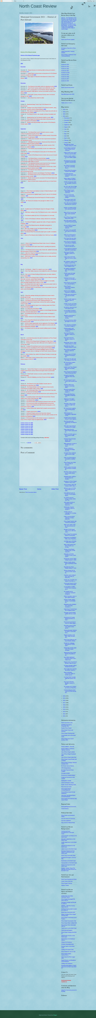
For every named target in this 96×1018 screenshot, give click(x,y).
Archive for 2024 (65, 64)
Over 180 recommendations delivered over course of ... (70, 204)
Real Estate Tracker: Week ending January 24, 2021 (70, 343)
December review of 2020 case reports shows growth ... (70, 627)
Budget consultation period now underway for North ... (70, 209)
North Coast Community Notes (68, 855)
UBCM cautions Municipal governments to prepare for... (70, 468)
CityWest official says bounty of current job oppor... (69, 386)
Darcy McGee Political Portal (68, 822)
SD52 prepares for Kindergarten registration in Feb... (70, 414)
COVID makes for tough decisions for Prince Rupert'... (69, 274)
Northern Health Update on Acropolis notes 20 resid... (70, 300)
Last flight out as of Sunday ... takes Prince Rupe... (70, 542)
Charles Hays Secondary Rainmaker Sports (67, 896)
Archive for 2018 (65, 76)
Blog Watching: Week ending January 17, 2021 (70, 567)
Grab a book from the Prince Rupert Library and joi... (70, 430)
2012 (64, 713)
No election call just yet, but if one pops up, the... (70, 308)
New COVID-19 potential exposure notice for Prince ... (69, 351)
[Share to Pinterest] (40, 442)
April (65, 135)
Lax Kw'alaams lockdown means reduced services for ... (70, 312)
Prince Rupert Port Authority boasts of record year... (70, 535)
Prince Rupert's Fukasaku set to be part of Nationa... (70, 242)
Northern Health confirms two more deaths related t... (70, 157)
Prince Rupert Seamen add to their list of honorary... (70, 522)
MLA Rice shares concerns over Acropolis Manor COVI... (70, 473)
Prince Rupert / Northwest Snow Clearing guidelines (68, 55)
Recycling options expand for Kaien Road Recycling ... (70, 222)
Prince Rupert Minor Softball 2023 (69, 923)
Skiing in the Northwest (66, 942)
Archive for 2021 (65, 70)
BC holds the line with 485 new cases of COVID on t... (70, 231)
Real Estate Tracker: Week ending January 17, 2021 (70, 559)
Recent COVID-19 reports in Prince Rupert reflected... (70, 226)
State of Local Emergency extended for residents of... (70, 459)
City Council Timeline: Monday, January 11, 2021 (69, 683)
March (65, 138)
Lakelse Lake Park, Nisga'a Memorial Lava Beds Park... (70, 368)
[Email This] (35, 442)
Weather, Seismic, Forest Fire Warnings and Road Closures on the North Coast (68, 869)
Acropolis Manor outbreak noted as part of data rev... (70, 454)
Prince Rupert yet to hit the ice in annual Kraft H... (70, 283)
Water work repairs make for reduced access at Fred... (69, 526)
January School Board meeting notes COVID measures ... (69, 550)
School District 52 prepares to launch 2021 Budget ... (70, 171)
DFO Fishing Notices (66, 768)
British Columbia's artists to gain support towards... (70, 597)
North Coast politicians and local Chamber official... (70, 640)
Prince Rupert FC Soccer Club (68, 951)
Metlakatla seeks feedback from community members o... (70, 605)
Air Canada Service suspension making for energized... (69, 593)
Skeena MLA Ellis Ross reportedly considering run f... (69, 395)
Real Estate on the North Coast (68, 860)
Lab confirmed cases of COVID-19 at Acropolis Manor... (69, 494)
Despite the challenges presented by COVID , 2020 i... (69, 644)
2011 (64, 716)
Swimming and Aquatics (66, 930)
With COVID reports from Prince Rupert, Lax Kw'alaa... (70, 546)
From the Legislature (66, 820)
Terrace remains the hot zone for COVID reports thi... (70, 571)
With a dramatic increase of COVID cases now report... (70, 445)
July (65, 129)
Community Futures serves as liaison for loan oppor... (70, 584)
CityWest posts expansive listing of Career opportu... (70, 418)
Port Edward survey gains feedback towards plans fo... (70, 162)
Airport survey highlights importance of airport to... (70, 291)
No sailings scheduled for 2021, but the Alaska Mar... (69, 270)
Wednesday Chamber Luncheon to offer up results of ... (69, 508)
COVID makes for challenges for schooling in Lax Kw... (70, 513)
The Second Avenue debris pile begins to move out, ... (70, 321)
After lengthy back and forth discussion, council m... (70, 669)
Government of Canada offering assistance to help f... (69, 618)
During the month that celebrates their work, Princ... (69, 376)
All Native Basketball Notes (67, 944)
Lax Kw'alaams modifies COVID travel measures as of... (70, 588)
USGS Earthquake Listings (67, 782)
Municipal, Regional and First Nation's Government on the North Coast (68, 852)
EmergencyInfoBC (65, 773)
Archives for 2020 (65, 72)
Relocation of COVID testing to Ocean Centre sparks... (70, 555)
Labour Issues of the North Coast (69, 849)
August (66, 127)
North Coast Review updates (68, 39)
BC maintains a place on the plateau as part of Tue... (70, 262)
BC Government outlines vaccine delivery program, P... (69, 363)
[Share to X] (37, 442)
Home (39, 489)
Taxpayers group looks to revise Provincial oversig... (69, 316)
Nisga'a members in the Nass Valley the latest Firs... (69, 636)
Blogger (55, 1015)
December (66, 118)
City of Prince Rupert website (68, 752)
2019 (64, 698)
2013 (64, 711)
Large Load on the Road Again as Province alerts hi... (70, 258)
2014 (64, 709)
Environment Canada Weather (68, 775)
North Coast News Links (67, 722)
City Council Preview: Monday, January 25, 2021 (69, 334)
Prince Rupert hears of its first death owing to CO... (70, 200)
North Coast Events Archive (67, 87)
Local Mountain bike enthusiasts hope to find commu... (70, 175)
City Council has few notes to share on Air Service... (70, 239)
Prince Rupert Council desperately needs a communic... (69, 191)
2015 (64, 707)
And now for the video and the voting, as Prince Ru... (70, 359)
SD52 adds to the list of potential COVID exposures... (69, 503)
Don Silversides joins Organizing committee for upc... (70, 422)
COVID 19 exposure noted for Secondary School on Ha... (70, 183)
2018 (64, 700)
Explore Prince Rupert (66, 728)
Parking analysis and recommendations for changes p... (69, 329)
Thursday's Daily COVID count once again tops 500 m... (69, 405)
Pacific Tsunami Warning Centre (68, 784)
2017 (64, 702)
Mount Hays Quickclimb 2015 (68, 912)
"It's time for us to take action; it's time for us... (70, 246)
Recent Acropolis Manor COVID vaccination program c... (69, 390)
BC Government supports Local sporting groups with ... (70, 409)
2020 (64, 696)
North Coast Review (38, 6)
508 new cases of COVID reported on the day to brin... (70, 355)
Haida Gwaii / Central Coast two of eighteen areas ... (70, 610)
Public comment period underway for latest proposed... (69, 518)
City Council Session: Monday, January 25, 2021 (69, 339)
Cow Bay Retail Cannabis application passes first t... (70, 678)
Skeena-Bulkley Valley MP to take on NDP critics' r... (70, 485)
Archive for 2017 (65, 78)
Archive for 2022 (65, 68)
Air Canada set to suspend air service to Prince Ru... (70, 687)
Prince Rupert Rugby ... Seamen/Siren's (66, 954)
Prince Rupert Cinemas (66, 883)
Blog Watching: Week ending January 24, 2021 (70, 346)
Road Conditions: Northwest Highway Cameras (67, 749)
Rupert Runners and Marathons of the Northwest (68, 961)
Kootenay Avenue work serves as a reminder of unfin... (70, 279)
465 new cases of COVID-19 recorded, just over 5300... (70, 489)
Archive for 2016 (65, 80)
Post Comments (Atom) (31, 492)
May (65, 133)
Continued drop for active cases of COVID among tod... (70, 691)
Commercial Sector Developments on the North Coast (67, 832)
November (66, 120)
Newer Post (23, 489)
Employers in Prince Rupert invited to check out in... (70, 482)
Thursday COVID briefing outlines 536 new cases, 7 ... (70, 614)
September (67, 124)
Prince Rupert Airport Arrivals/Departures (66, 789)
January (66, 142)
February (66, 140)
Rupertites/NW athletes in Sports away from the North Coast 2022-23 (69, 967)
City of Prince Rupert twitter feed (68, 757)
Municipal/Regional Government (68, 806)
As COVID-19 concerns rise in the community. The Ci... (69, 167)
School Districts (65, 808)
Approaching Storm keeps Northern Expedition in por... (70, 654)
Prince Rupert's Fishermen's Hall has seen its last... (69, 287)
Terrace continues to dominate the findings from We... (69, 449)
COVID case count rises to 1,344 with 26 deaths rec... (70, 295)
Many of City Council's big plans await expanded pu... (70, 213)
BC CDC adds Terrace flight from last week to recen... (70, 187)
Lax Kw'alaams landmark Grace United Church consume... (70, 149)
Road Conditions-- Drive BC (67, 746)
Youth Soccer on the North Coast (68, 928)
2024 (64, 109)
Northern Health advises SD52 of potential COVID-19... (70, 563)
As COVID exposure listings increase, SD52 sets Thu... (70, 499)
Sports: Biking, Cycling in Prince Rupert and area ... (70, 179)
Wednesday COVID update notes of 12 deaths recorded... (70, 649)
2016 (64, 704)
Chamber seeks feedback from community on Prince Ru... (70, 576)
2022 (64, 114)
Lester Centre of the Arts (67, 881)
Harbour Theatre (65, 885)
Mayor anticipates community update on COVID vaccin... (69, 673)
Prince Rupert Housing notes (68, 733)
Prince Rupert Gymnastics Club (68, 921)
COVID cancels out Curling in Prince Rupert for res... (70, 304)
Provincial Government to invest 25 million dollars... (70, 622)
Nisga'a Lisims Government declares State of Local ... (70, 662)
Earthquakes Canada (66, 780)
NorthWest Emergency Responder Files (66, 725)
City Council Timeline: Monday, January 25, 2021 (69, 253)
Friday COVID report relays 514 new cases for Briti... (70, 153)
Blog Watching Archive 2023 (67, 94)
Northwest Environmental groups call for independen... (70, 440)
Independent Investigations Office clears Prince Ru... (70, 538)
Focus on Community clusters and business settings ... (69, 196)
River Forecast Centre (66, 786)
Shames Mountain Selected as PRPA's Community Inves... (70, 631)
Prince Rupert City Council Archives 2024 (67, 739)
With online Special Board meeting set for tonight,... (70, 426)
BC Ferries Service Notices (67, 765)
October (66, 122)
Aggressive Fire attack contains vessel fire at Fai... (69, 400)
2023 (64, 111)
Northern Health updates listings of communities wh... (69, 601)
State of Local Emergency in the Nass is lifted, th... (70, 235)
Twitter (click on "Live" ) (66, 102)
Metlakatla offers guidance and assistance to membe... (70, 478)
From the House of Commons (68, 818)
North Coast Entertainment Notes (69, 879)
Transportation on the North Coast (69, 862)
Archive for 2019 (65, 74)
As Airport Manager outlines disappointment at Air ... (70, 666)
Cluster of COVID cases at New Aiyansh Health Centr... (70, 435)
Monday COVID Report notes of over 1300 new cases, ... (70, 530)
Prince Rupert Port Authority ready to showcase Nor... (70, 372)
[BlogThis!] (36, 442)
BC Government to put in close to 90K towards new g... (70, 381)
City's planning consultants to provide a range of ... (70, 325)
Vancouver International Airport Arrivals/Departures (68, 796)
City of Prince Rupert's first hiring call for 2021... (70, 218)
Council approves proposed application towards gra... (70, 249)
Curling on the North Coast (67, 949)
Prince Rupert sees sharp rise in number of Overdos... (70, 463)
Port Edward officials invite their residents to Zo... (70, 266)
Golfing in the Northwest (66, 963)
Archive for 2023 (65, 66)
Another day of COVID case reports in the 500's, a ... (70, 580)
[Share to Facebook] (39, 442)
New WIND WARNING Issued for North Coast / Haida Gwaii (70, 658)
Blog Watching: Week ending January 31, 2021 (70, 145)
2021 (64, 116)
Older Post (55, 489)
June (65, 131)
